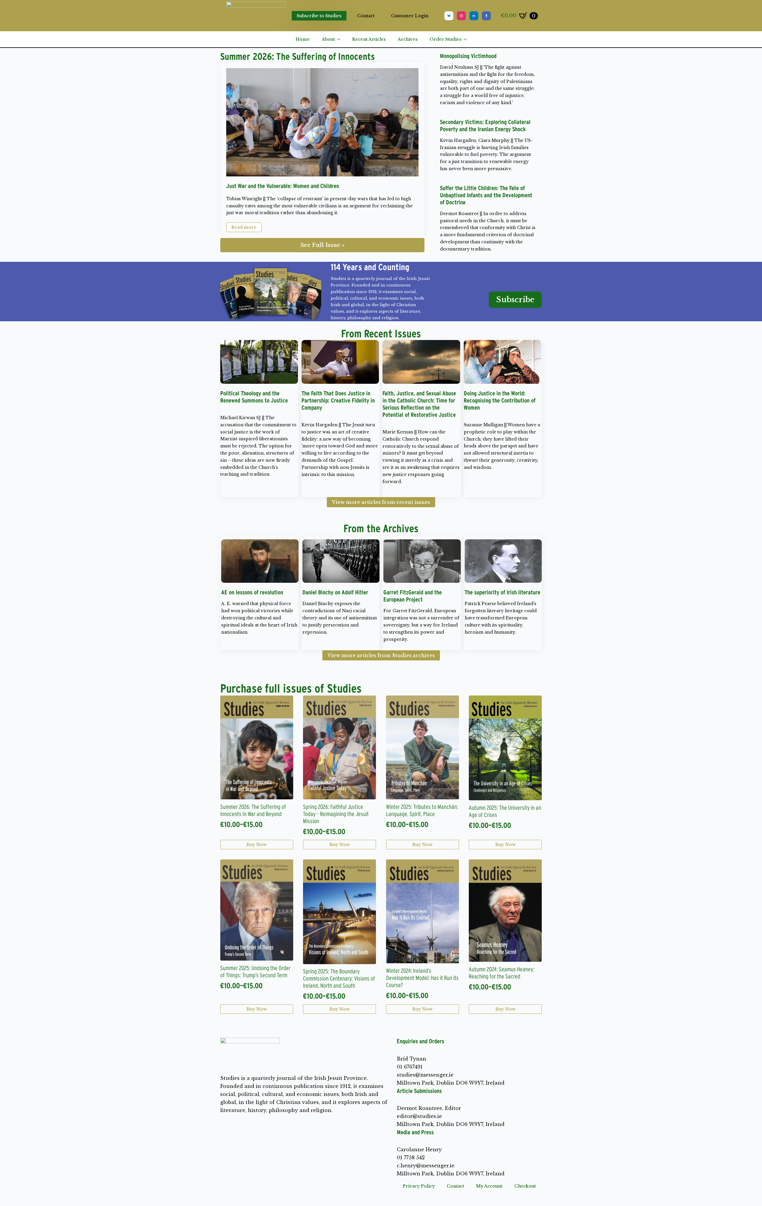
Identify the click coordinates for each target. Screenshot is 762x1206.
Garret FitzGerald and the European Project (412, 596)
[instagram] (461, 15)
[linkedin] (473, 15)
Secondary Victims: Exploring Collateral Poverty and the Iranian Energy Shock (485, 125)
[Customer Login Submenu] (433, 15)
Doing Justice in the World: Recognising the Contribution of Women (499, 400)
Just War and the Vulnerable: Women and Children (282, 186)
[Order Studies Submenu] (467, 39)
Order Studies (445, 39)
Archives (408, 39)
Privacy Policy (419, 1186)
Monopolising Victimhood (468, 56)
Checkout (525, 1186)
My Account (489, 1186)
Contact (365, 15)
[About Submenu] (340, 39)
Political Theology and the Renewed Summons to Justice (254, 397)
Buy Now (256, 844)
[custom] (448, 15)
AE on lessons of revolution (252, 592)
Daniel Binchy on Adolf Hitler (335, 592)
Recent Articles (369, 39)
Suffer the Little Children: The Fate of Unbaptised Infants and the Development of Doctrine (486, 195)
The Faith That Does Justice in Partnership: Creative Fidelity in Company (338, 400)
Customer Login (409, 15)
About (328, 39)
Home (303, 39)
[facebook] (486, 15)
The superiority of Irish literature (502, 592)
